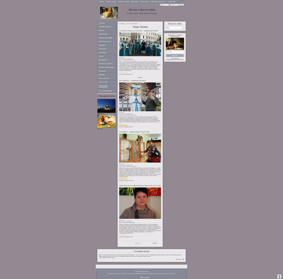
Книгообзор (102, 49)
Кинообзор (102, 45)
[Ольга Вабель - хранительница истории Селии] (140, 148)
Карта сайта (172, 1)
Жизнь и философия (142, 9)
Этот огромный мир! (105, 91)
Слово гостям (103, 82)
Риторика (102, 74)
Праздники (102, 71)
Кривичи (101, 30)
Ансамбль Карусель (105, 26)
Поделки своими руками (106, 67)
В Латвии (102, 23)
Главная (101, 1)
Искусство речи (104, 78)
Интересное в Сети (105, 41)
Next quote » (179, 259)
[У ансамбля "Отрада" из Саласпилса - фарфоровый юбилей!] (140, 44)
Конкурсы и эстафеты (106, 63)
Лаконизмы (102, 52)
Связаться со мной (123, 1)
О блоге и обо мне (111, 1)
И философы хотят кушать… (158, 1)
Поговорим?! (103, 60)
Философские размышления (103, 86)
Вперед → (155, 243)
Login (181, 4)
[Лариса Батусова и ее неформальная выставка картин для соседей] (140, 203)
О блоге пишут (144, 1)
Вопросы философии (105, 37)
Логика (101, 56)
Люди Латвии (134, 1)
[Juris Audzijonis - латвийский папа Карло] (140, 96)
